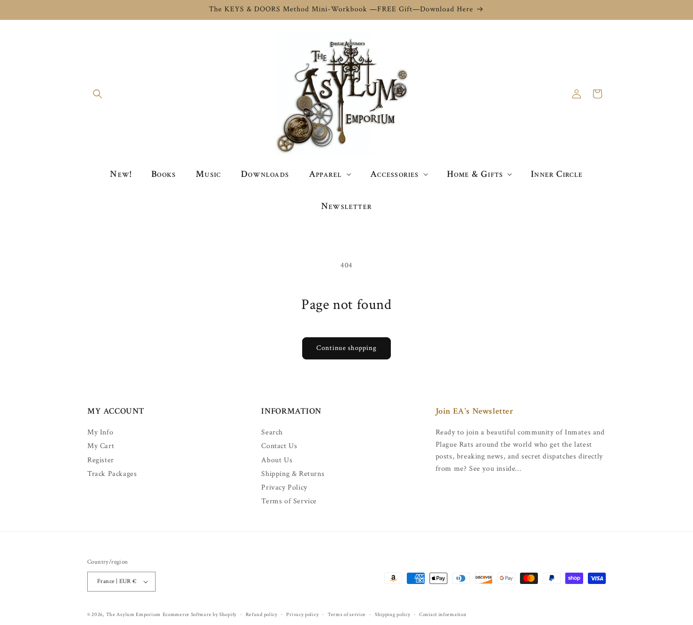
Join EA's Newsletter (475, 411)
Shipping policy (393, 614)
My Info (100, 432)
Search (272, 432)
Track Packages (112, 474)
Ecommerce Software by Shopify (200, 614)
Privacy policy (302, 614)
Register (100, 460)
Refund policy (262, 614)
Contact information (442, 614)
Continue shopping (346, 347)
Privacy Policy (284, 487)
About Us (276, 460)
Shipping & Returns (292, 474)
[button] (97, 93)
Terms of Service (289, 501)
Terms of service (347, 614)
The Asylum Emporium (133, 614)
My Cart (100, 446)
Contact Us (279, 446)
